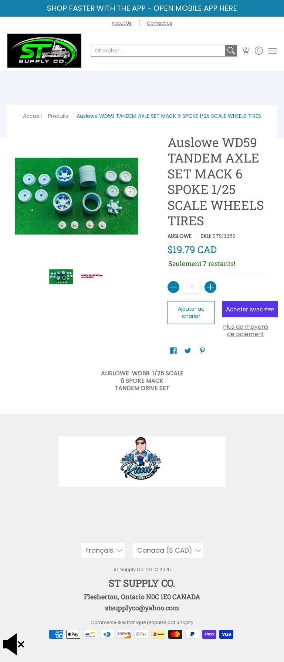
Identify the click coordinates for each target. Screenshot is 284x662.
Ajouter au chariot (191, 312)
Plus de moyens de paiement (245, 330)
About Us (122, 23)
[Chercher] (231, 51)
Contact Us (159, 23)
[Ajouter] (210, 287)
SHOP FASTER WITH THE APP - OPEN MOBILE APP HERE (142, 8)
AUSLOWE (180, 236)
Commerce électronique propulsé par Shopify (142, 622)
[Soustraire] (173, 287)
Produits (58, 116)
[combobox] (158, 51)
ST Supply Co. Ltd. (133, 569)
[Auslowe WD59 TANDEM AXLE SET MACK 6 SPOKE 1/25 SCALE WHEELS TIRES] (61, 277)
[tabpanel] (142, 379)
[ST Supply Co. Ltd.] (44, 50)
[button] (245, 50)
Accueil (32, 116)
